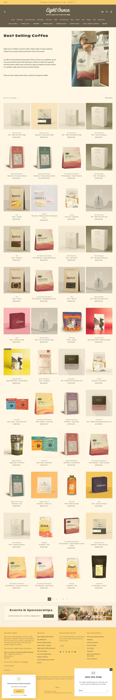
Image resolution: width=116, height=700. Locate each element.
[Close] (111, 669)
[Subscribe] (107, 690)
